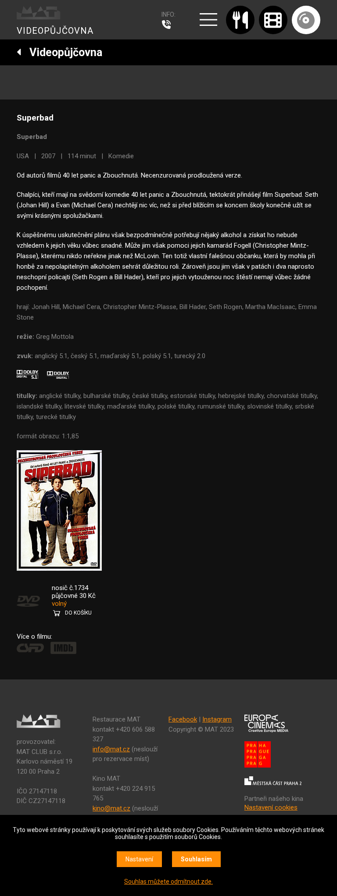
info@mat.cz (111, 749)
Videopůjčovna (62, 52)
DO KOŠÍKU (78, 613)
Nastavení (139, 859)
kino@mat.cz (111, 808)
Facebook (182, 719)
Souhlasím (196, 859)
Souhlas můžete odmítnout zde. (168, 881)
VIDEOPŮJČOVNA (55, 30)
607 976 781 (168, 24)
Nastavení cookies (271, 807)
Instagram (217, 719)
